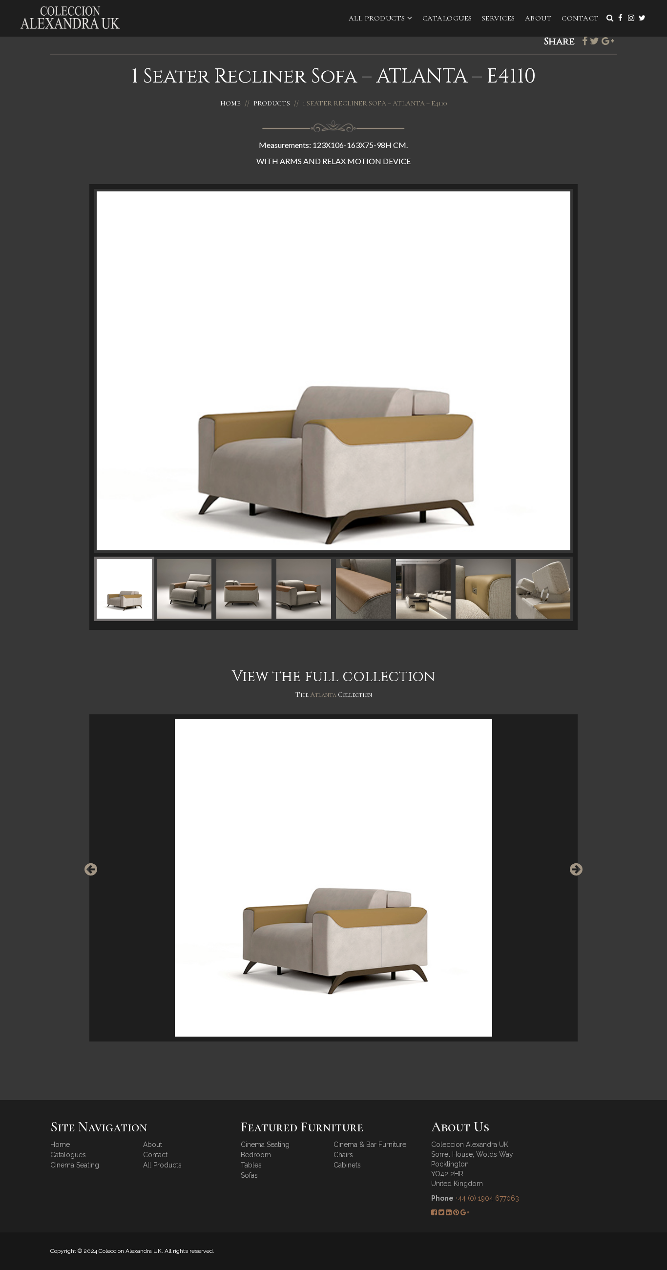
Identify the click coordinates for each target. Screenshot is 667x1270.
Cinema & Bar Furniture (370, 1144)
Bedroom (256, 1155)
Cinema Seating (74, 1165)
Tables (251, 1165)
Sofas (249, 1175)
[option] (333, 878)
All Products (378, 18)
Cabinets (347, 1165)
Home (230, 103)
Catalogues (447, 18)
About (538, 18)
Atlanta (324, 694)
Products (271, 103)
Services (498, 18)
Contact (580, 18)
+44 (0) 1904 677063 (487, 1198)
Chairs (343, 1155)
